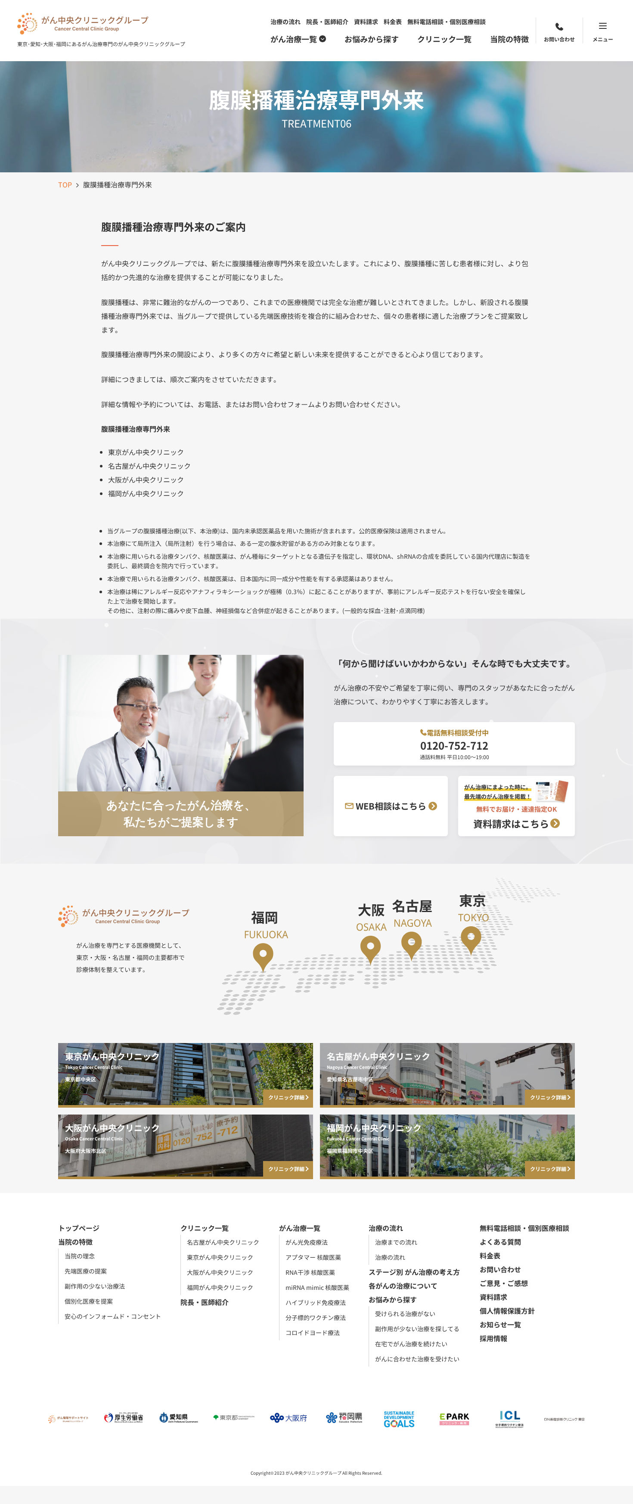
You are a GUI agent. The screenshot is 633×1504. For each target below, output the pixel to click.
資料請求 (366, 21)
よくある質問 (500, 1241)
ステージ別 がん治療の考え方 (414, 1272)
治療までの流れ (396, 1242)
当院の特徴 (509, 38)
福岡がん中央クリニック (220, 1287)
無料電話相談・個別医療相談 (446, 21)
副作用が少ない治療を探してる (417, 1328)
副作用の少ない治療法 (95, 1286)
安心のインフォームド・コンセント (113, 1316)
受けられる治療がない (405, 1313)
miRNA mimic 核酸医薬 (317, 1287)
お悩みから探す (371, 38)
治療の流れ (285, 21)
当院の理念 (80, 1256)
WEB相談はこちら (391, 806)
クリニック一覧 (444, 38)
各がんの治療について (403, 1285)
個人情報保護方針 (507, 1310)
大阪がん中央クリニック (220, 1272)
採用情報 (493, 1338)
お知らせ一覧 (500, 1324)
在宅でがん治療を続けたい (411, 1343)
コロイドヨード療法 (312, 1332)
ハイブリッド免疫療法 (315, 1302)
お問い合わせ (559, 39)
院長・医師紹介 (327, 21)
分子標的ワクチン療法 (315, 1317)
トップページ (78, 1228)
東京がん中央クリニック (220, 1257)
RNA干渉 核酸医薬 (310, 1272)
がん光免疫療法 (306, 1242)
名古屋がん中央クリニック (223, 1242)
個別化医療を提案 (89, 1301)
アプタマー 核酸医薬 (313, 1257)
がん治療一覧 (293, 38)
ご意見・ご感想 (504, 1283)
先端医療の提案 (86, 1271)
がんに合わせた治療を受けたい (417, 1359)
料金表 (393, 21)
